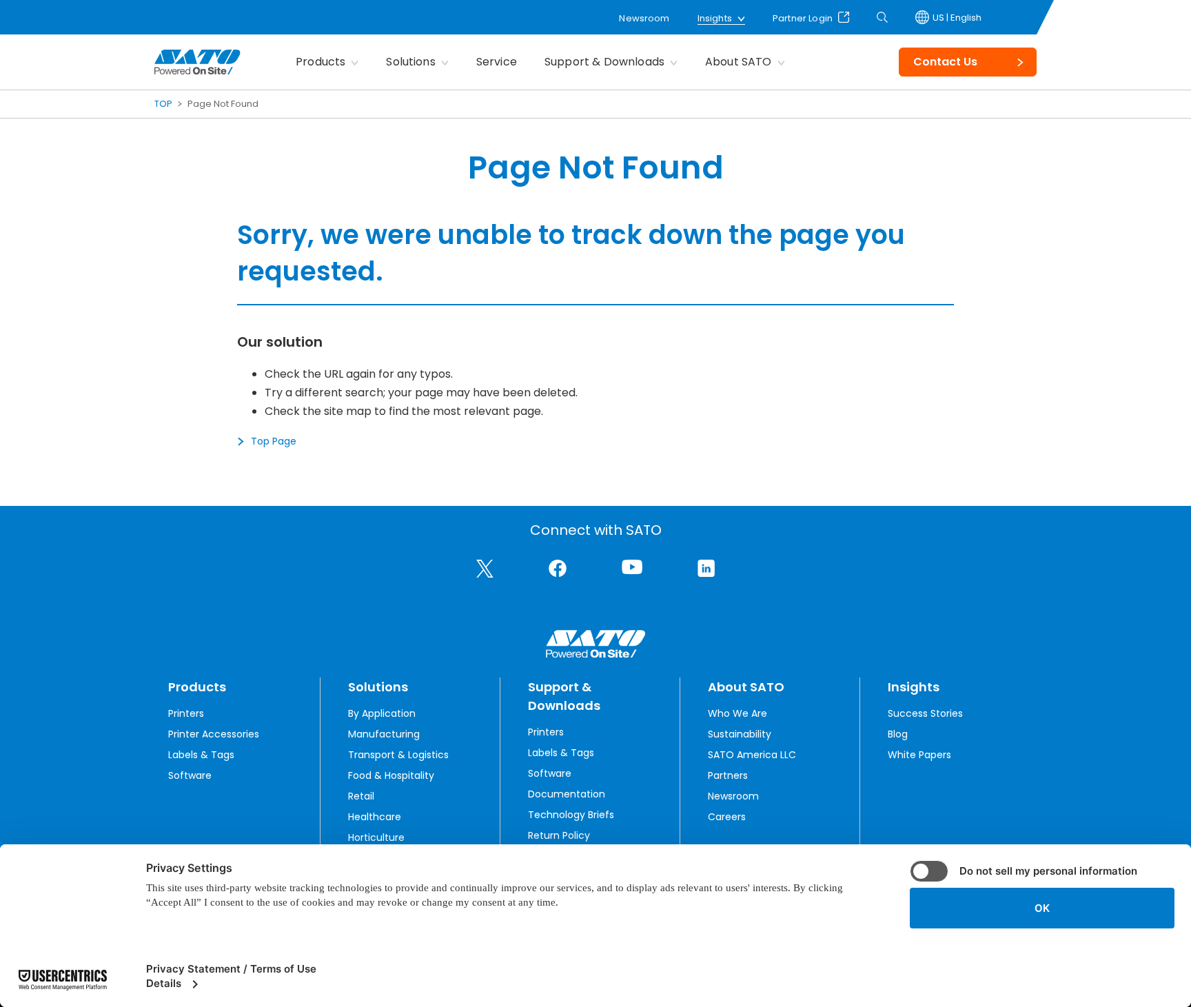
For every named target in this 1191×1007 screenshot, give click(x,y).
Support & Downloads (604, 62)
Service (496, 62)
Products (320, 62)
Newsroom (644, 18)
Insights (715, 18)
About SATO (738, 62)
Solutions (410, 62)
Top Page (273, 441)
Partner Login (803, 17)
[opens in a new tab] (485, 569)
